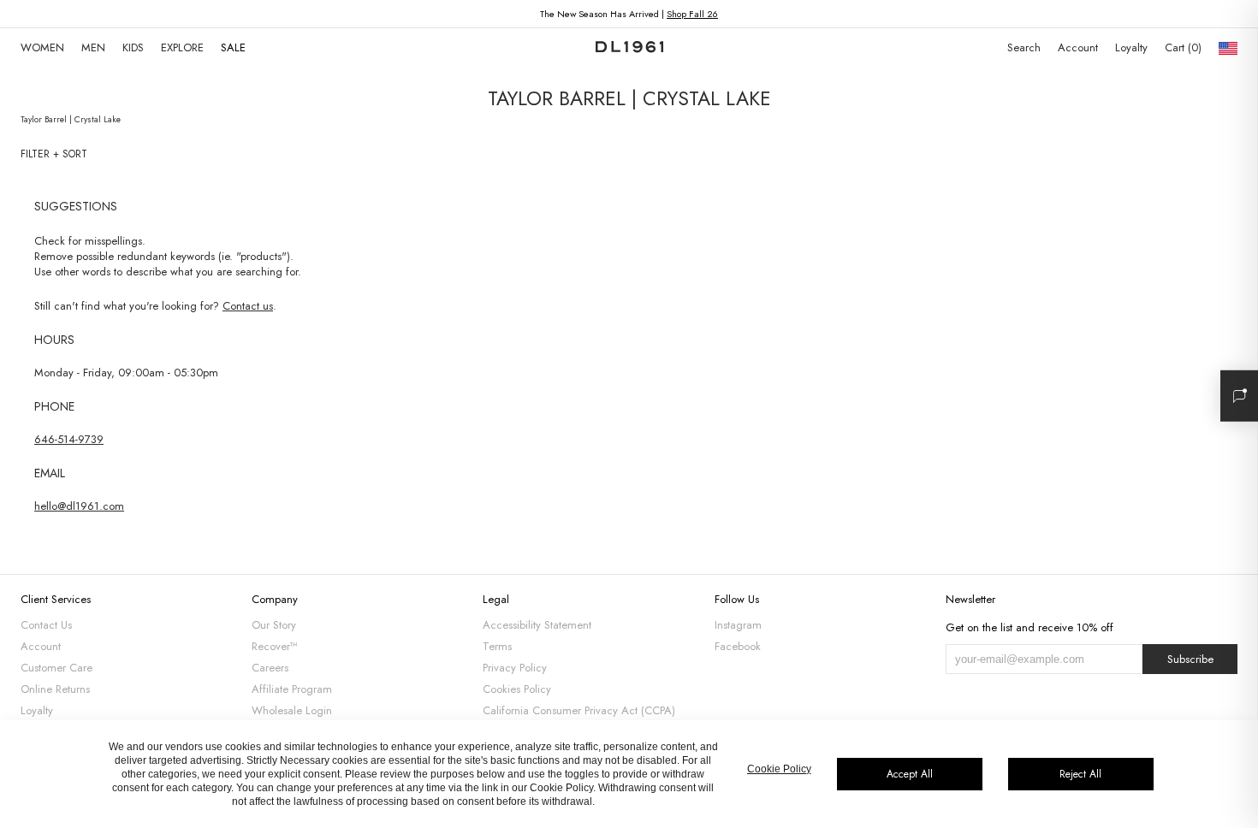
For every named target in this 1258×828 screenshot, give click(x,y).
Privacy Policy (515, 667)
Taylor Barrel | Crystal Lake (71, 119)
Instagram (738, 625)
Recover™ (275, 646)
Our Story (274, 625)
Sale (233, 47)
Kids (133, 47)
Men (93, 47)
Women (42, 47)
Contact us (248, 306)
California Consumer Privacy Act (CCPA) (579, 710)
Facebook (738, 646)
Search (1024, 47)
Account (1078, 47)
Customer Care (56, 667)
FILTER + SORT (54, 154)
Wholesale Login (292, 710)
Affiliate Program (292, 689)
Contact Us (46, 625)
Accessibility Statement (537, 625)
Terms (497, 646)
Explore (182, 47)
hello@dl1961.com (79, 506)
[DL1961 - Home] (629, 48)
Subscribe (1190, 659)
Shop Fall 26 (692, 14)
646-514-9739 (69, 439)
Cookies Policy (517, 689)
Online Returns (55, 689)
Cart (1181, 47)
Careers (270, 667)
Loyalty (1131, 47)
